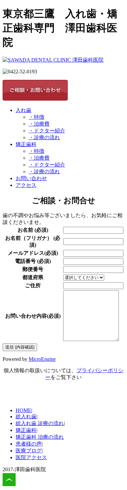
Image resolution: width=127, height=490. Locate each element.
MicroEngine (42, 359)
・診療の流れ (44, 137)
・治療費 (39, 124)
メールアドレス (26, 253)
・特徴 (36, 117)
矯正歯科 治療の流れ (40, 437)
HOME (23, 410)
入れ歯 (23, 110)
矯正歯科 (26, 144)
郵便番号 (32, 269)
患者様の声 (29, 444)
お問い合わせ (31, 178)
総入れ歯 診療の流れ (40, 423)
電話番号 (25, 261)
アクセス (26, 185)
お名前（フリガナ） (28, 238)
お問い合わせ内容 (26, 316)
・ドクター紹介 (47, 130)
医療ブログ (29, 450)
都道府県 (32, 277)
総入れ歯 (26, 416)
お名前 (25, 230)
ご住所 (33, 285)
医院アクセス (31, 457)
